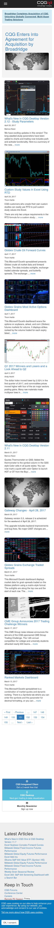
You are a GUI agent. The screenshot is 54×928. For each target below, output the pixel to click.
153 (35, 717)
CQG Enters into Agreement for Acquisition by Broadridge (21, 41)
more (17, 144)
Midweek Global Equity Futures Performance (25, 853)
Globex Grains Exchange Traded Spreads (24, 566)
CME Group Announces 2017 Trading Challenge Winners (26, 622)
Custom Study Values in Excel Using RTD (26, 190)
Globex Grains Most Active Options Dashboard (25, 308)
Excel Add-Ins (11, 856)
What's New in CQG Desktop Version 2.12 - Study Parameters (26, 119)
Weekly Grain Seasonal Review (19, 871)
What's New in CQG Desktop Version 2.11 (26, 446)
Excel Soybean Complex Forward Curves (24, 844)
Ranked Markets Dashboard (21, 677)
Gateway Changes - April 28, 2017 (25, 510)
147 (35, 712)
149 (6, 717)
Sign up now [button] (27, 807)
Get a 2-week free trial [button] (27, 786)
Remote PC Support (14, 898)
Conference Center (13, 892)
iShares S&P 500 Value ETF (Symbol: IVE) (24, 859)
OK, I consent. (10, 922)
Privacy (27, 898)
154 (43, 717)
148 (42, 712)
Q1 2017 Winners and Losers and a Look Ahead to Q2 (25, 367)
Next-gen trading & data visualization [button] (27, 797)
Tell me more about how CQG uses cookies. (22, 912)
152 (28, 717)
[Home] (44, 4)
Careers (8, 895)
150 (13, 717)
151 (21, 718)
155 (6, 722)
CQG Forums (10, 890)
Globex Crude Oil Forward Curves (24, 250)
